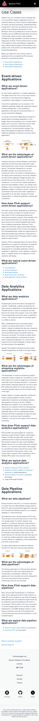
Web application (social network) (15, 277)
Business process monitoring (14, 275)
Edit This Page (7, 645)
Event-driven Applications (13, 62)
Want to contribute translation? (12, 641)
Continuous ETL (10, 630)
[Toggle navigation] (35, 3)
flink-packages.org (19, 656)
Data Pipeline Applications (13, 66)
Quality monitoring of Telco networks (17, 468)
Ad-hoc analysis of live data (14, 475)
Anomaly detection (11, 270)
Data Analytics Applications (14, 64)
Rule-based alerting (11, 272)
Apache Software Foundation (19, 660)
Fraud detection (10, 268)
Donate (19, 679)
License (19, 664)
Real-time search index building (15, 628)
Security (19, 675)
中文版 (20, 667)
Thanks (19, 683)
